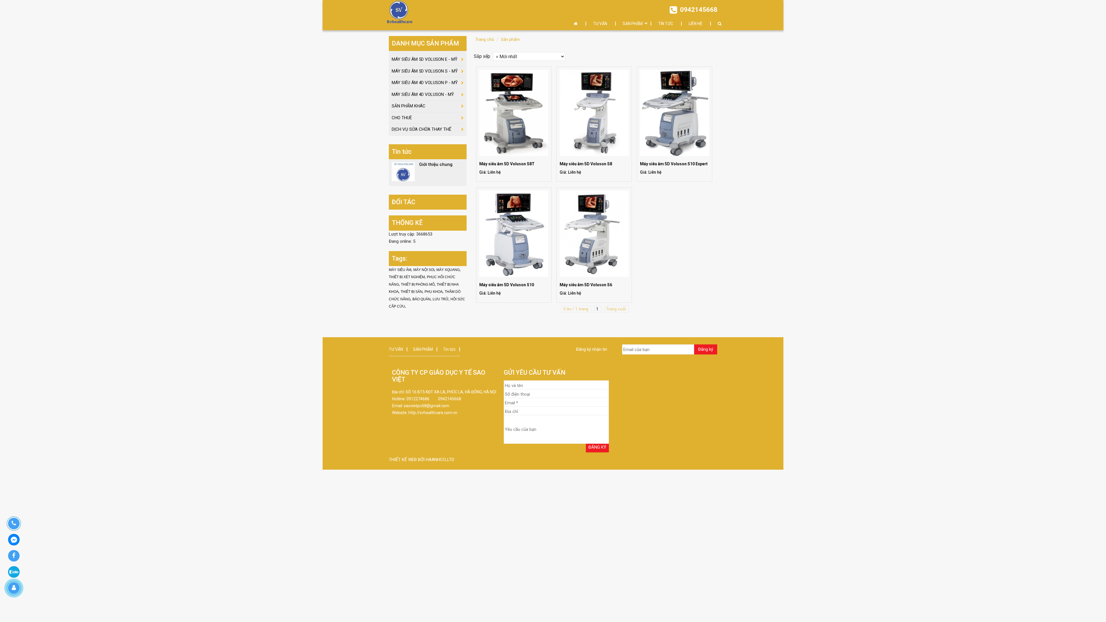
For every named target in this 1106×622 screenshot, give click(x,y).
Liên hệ (695, 23)
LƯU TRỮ (440, 299)
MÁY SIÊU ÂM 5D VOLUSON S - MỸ (425, 71)
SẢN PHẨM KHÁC (408, 106)
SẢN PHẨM (633, 23)
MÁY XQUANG (448, 270)
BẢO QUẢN (421, 299)
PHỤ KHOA (434, 292)
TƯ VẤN (600, 23)
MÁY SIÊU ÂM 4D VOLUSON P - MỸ (425, 82)
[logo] (399, 12)
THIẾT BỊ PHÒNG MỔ (418, 284)
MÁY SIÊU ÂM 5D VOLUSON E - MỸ (424, 59)
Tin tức (665, 23)
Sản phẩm (510, 39)
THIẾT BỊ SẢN (412, 292)
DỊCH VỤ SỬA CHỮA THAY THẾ (421, 129)
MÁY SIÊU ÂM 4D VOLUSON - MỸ (423, 94)
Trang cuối (616, 309)
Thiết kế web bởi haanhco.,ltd (421, 459)
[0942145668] (13, 523)
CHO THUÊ (402, 117)
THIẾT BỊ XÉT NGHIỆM (407, 277)
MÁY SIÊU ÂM (400, 270)
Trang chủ (484, 39)
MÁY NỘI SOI (423, 270)
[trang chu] (577, 23)
